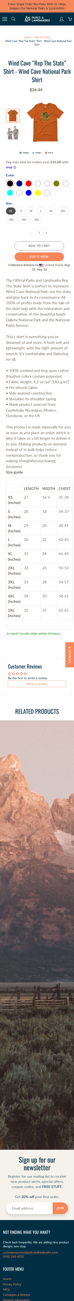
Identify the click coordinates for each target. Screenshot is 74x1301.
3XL (11, 219)
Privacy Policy (12, 1284)
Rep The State (42, 37)
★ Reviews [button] (69, 654)
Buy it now (39, 256)
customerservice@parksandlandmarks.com (30, 1252)
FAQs (6, 1289)
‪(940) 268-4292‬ (13, 1256)
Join (60, 1208)
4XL (24, 219)
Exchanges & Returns (16, 1294)
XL (51, 211)
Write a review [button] (37, 684)
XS (10, 211)
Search (7, 1279)
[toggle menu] (4, 19)
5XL (36, 219)
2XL (63, 211)
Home (27, 37)
